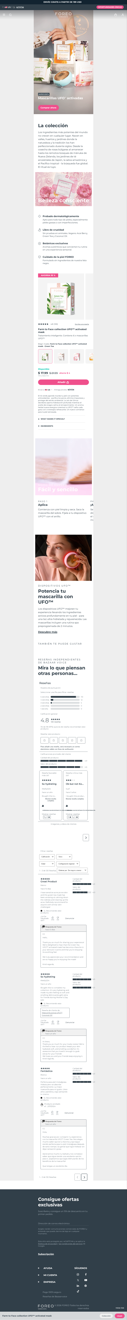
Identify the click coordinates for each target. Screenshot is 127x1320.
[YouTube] (85, 1280)
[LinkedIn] (78, 1286)
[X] (78, 1280)
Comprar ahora (48, 107)
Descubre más (47, 631)
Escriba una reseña (82, 324)
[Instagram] (78, 1274)
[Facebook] (85, 1274)
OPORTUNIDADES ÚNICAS (110, 7)
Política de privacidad (47, 1244)
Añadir (119, 1316)
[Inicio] (63, 14)
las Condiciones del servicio (71, 1244)
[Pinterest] (85, 1286)
